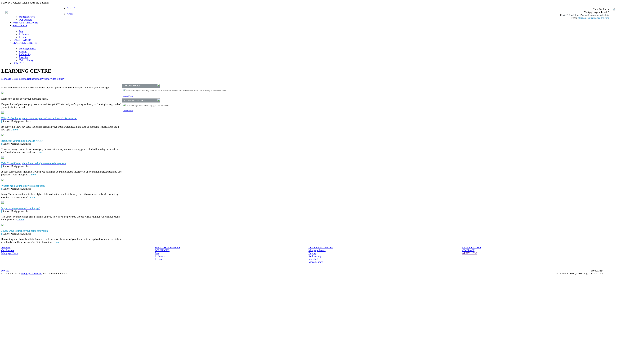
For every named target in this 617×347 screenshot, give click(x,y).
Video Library (26, 60)
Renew (22, 37)
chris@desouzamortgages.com (593, 18)
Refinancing (25, 54)
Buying (23, 51)
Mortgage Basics (27, 48)
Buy (21, 31)
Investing (23, 57)
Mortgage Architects (31, 273)
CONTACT (19, 63)
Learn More (128, 96)
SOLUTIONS (162, 250)
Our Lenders (25, 19)
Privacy (5, 270)
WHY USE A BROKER (25, 22)
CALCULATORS (22, 40)
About (70, 14)
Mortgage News (27, 16)
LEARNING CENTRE (320, 247)
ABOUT (5, 247)
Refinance (24, 34)
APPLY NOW (469, 253)
